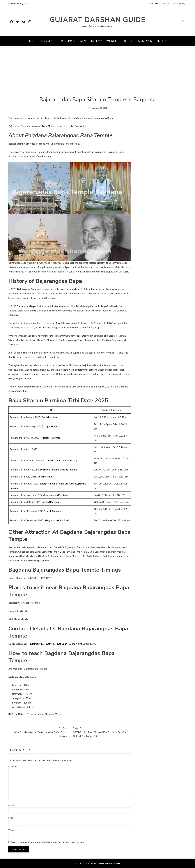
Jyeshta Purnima (68, 469)
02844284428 (53, 643)
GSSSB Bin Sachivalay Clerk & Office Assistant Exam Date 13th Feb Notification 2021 (100, 732)
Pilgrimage (68, 40)
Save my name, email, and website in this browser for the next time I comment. (48, 842)
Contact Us (165, 3)
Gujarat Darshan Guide (97, 20)
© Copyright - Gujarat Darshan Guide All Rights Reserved (97, 863)
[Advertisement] (97, 73)
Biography (145, 40)
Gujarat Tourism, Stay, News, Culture (97, 26)
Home (31, 40)
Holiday (96, 40)
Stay (83, 40)
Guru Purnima (44, 476)
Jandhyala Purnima (67, 483)
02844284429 (69, 643)
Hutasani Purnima (50, 437)
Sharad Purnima (51, 501)
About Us (154, 3)
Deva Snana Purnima (48, 469)
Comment (13, 766)
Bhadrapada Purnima (56, 494)
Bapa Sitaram (49, 126)
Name (11, 805)
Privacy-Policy (178, 3)
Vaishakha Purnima (66, 460)
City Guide (46, 40)
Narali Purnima (49, 483)
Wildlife (112, 40)
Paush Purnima (49, 417)
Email (11, 817)
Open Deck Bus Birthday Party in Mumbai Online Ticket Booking (40, 732)
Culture (128, 40)
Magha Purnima (51, 426)
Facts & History (28, 714)
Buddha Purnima (46, 460)
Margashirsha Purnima (56, 520)
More (160, 40)
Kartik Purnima (53, 511)
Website (12, 830)
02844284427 (36, 643)
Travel (58, 714)
